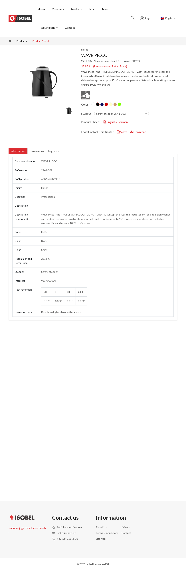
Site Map (101, 538)
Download (139, 132)
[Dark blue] (102, 104)
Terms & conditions (107, 532)
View (123, 132)
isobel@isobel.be (66, 532)
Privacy (126, 527)
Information (18, 151)
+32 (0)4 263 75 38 (67, 538)
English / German (117, 122)
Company (58, 9)
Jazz (91, 9)
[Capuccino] (115, 104)
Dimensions (36, 151)
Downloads (48, 27)
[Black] (97, 104)
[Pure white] (93, 104)
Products (76, 9)
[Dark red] (106, 104)
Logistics (53, 151)
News (104, 9)
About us (101, 527)
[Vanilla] (110, 104)
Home (41, 9)
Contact (70, 27)
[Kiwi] (119, 104)
